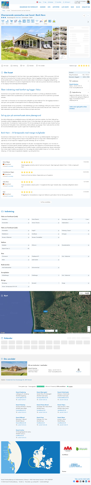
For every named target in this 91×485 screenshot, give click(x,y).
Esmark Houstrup (73, 84)
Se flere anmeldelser (45, 202)
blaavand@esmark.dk (21, 423)
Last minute (65, 7)
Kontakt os (21, 482)
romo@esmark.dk (62, 423)
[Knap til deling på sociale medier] (84, 15)
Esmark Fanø (40, 417)
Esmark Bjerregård (42, 392)
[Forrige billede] (3, 43)
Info (49, 7)
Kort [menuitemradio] (81, 293)
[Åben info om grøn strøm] (53, 21)
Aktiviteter (56, 7)
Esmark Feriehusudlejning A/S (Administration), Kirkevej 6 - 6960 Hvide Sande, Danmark (22, 479)
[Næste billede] (88, 22)
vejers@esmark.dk (62, 410)
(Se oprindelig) (10, 166)
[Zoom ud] (88, 330)
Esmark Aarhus (20, 430)
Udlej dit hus (86, 7)
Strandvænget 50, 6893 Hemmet (24, 380)
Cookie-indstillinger (44, 482)
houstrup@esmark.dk (56, 372)
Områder (42, 7)
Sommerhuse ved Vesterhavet (29, 7)
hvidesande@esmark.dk (63, 397)
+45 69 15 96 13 (56, 370)
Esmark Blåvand (20, 417)
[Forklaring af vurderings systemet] (3, 17)
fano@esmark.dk (41, 423)
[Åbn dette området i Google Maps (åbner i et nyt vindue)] (2, 333)
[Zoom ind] (88, 327)
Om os (78, 7)
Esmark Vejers (61, 405)
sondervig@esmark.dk (21, 397)
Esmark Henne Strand (42, 405)
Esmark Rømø (61, 417)
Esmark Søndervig (21, 392)
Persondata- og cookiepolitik (32, 482)
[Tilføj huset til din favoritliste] (88, 15)
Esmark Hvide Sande (63, 392)
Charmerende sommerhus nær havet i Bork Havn (20, 10)
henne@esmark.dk (41, 410)
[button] (45, 311)
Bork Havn (18, 17)
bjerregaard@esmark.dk (42, 397)
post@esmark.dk (20, 435)
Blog (72, 7)
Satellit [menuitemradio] (87, 293)
